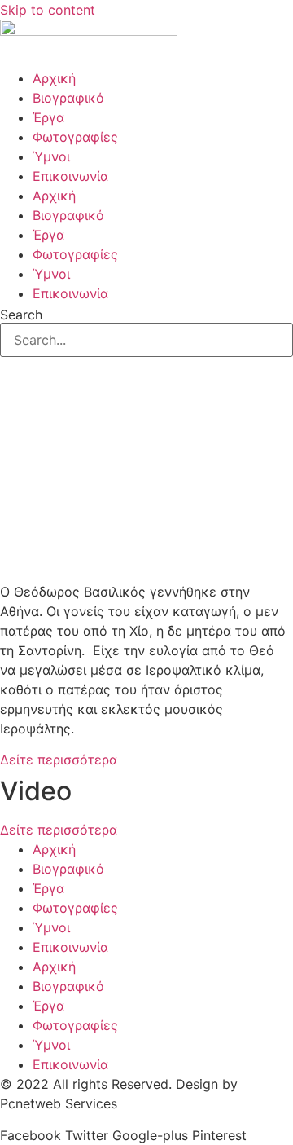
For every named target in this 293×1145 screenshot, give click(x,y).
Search (21, 314)
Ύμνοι (51, 156)
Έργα (48, 117)
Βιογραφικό (68, 98)
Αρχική (54, 78)
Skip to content (47, 10)
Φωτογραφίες (75, 137)
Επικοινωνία (70, 176)
